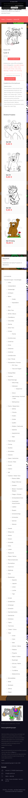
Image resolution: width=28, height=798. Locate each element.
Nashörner (11, 566)
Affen (9, 282)
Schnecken (15, 517)
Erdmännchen (12, 355)
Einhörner (10, 341)
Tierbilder (11, 70)
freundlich (11, 67)
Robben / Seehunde (17, 426)
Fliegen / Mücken (16, 494)
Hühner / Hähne (16, 646)
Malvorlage (6, 70)
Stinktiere (10, 619)
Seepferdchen (16, 433)
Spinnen (14, 520)
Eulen (13, 639)
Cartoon (21, 65)
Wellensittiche (16, 674)
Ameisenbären (12, 286)
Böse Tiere (11, 310)
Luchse (14, 590)
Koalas (14, 299)
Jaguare (14, 583)
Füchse (10, 444)
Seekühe (14, 429)
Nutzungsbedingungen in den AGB (10, 763)
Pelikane (14, 649)
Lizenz (16, 68)
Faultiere (10, 376)
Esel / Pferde (11, 359)
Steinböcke (11, 615)
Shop (13, 752)
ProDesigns (20, 791)
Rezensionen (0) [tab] (10, 79)
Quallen (14, 422)
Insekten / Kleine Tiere (14, 475)
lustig (19, 68)
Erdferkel (10, 352)
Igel (9, 472)
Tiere (15, 70)
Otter (9, 573)
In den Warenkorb (14, 58)
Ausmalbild (16, 65)
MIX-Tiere (14, 365)
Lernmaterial (7, 276)
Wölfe (9, 681)
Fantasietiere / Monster (14, 362)
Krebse (14, 419)
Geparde (14, 580)
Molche (14, 334)
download (6, 67)
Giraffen (10, 448)
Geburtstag (15, 382)
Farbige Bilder (12, 373)
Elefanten (10, 348)
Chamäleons (11, 317)
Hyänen (10, 468)
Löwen (14, 587)
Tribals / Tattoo (12, 629)
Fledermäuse (11, 441)
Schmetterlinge (16, 514)
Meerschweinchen (13, 560)
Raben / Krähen (16, 656)
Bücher (6, 273)
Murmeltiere (11, 563)
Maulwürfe (11, 553)
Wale (13, 436)
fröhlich (15, 67)
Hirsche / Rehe (12, 462)
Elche (9, 345)
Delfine (14, 409)
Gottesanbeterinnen (17, 498)
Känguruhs (11, 532)
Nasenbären (15, 302)
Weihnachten (15, 402)
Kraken (14, 415)
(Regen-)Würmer (16, 482)
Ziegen (10, 692)
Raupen (14, 510)
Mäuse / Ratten (12, 556)
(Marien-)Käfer (16, 478)
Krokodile (10, 542)
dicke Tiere (11, 327)
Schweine (10, 608)
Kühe (9, 546)
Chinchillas (11, 320)
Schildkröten (11, 601)
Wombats (10, 685)
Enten (13, 635)
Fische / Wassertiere (13, 406)
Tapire (10, 622)
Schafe (10, 598)
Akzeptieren (14, 7)
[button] (22, 28)
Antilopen (10, 293)
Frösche (14, 412)
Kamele (10, 528)
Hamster (10, 455)
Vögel (9, 633)
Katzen (5, 65)
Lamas (10, 549)
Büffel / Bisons (12, 314)
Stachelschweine (12, 612)
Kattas (10, 535)
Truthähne (15, 670)
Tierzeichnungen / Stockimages (12, 280)
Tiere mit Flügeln (16, 368)
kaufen (9, 68)
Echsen (10, 331)
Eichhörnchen (12, 338)
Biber (9, 307)
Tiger (13, 594)
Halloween (15, 386)
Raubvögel (15, 660)
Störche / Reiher (16, 663)
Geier (13, 642)
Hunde (10, 465)
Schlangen (11, 605)
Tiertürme (11, 626)
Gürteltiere (11, 451)
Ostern (14, 393)
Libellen (14, 507)
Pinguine (14, 653)
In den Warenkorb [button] (14, 130)
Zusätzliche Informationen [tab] (13, 75)
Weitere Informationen (19, 5)
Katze (19, 67)
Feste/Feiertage (12, 380)
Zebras (10, 688)
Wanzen (14, 524)
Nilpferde (10, 570)
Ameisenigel (11, 289)
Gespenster (19, 388)
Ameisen (14, 485)
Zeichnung (19, 70)
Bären (9, 296)
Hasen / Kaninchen (13, 458)
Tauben (14, 667)
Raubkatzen (11, 577)
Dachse (10, 324)
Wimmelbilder (12, 678)
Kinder (12, 68)
